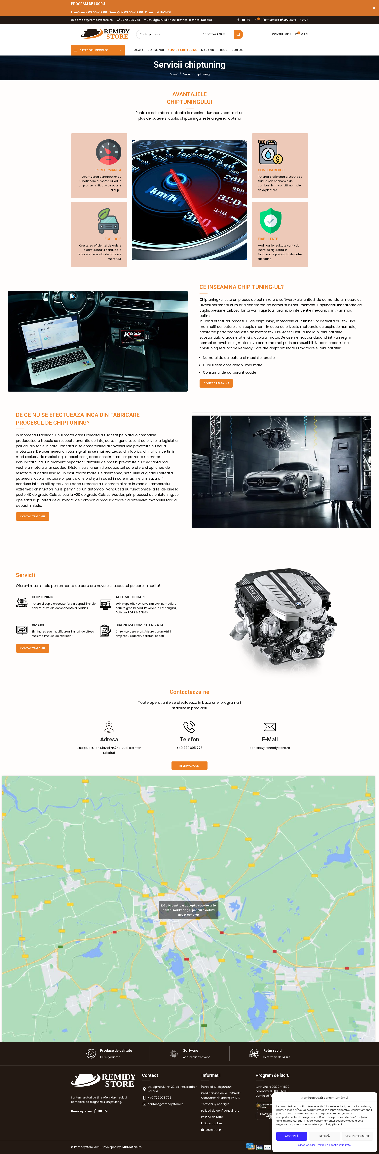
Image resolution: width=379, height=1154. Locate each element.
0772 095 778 (130, 20)
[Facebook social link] (238, 20)
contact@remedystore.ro (94, 20)
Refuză (325, 1136)
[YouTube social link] (243, 20)
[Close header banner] (374, 8)
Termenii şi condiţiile (215, 1104)
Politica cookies (306, 1145)
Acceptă (292, 1136)
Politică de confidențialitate (334, 1145)
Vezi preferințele (357, 1136)
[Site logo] (106, 34)
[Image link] (271, 1106)
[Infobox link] (109, 738)
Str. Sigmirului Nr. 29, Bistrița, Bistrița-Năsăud (179, 20)
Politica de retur (212, 1117)
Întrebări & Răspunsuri (216, 1087)
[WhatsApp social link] (248, 20)
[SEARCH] (238, 34)
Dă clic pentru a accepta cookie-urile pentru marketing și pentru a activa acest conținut (188, 909)
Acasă (174, 74)
